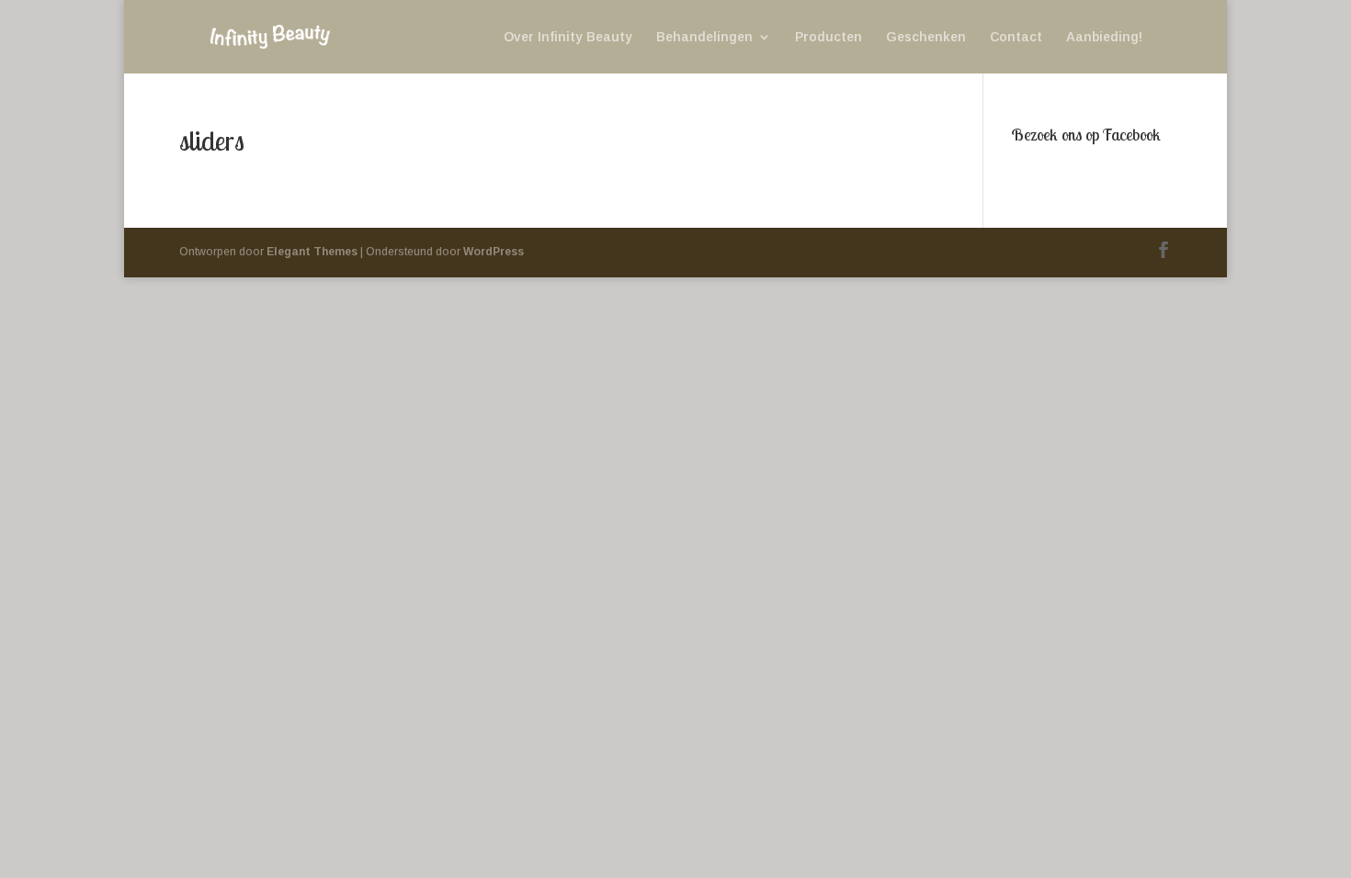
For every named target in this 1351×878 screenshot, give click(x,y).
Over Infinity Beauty (568, 37)
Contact (1016, 37)
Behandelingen (704, 37)
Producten (828, 37)
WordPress (493, 251)
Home (351, 37)
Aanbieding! (1104, 37)
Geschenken (926, 37)
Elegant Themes (312, 251)
